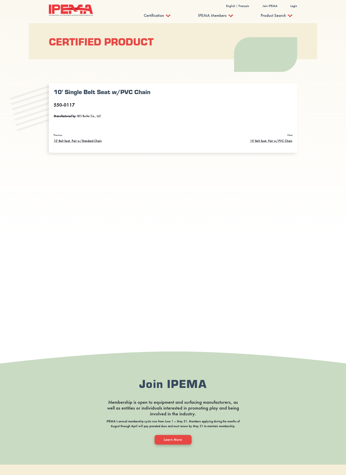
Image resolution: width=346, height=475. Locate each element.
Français (243, 6)
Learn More (173, 439)
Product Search (273, 15)
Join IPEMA (270, 6)
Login (293, 6)
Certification (154, 15)
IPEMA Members (212, 15)
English (230, 6)
